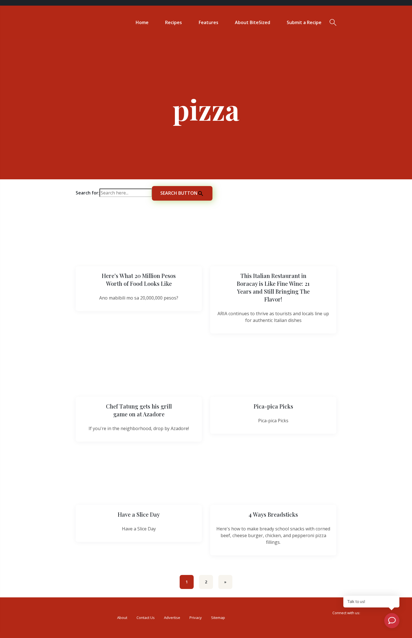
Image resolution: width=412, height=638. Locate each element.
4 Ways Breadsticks (273, 514)
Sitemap (218, 617)
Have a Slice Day (139, 514)
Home (142, 22)
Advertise (172, 617)
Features (208, 22)
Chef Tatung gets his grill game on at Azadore (139, 410)
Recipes (173, 22)
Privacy (195, 617)
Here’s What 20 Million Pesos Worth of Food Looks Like (139, 279)
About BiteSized (252, 22)
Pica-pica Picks (273, 406)
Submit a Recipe (304, 22)
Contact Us (145, 617)
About (122, 617)
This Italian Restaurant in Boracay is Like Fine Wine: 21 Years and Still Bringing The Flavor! (273, 287)
